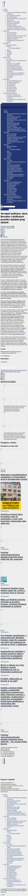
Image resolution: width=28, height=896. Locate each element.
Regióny (6, 43)
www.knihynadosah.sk (18, 334)
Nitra (8, 49)
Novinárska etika (12, 17)
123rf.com (3, 892)
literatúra (19, 370)
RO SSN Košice (11, 84)
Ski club (9, 77)
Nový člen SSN (11, 34)
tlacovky (24, 370)
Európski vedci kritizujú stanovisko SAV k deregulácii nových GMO (14, 433)
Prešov (9, 51)
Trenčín (9, 52)
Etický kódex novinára (13, 15)
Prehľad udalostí (15, 48)
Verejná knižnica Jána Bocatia (13, 371)
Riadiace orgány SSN (13, 21)
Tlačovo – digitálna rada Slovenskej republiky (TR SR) (16, 27)
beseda (5, 370)
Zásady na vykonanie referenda (16, 29)
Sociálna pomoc (12, 24)
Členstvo (6, 31)
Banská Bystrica (12, 45)
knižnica (10, 370)
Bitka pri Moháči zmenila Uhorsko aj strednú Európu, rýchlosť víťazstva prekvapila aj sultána (15, 437)
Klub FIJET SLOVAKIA (13, 63)
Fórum (9, 42)
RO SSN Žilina (11, 91)
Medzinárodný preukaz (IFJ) (15, 40)
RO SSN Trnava (11, 90)
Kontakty (6, 79)
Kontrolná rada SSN (13, 23)
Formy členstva (11, 32)
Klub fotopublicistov (13, 65)
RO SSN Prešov (11, 87)
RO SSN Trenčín (12, 88)
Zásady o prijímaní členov (15, 37)
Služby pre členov (12, 38)
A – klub (9, 59)
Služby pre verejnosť (10, 93)
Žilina (8, 56)
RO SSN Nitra (11, 85)
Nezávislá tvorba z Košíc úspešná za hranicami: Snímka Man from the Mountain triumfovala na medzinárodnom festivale (15, 408)
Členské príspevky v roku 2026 (16, 35)
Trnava (9, 54)
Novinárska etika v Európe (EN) (16, 18)
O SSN (6, 11)
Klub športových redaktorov (16, 73)
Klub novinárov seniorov (14, 68)
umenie (2, 371)
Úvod (5, 9)
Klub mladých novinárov (14, 66)
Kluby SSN (10, 20)
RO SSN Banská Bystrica (14, 80)
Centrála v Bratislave (13, 82)
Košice (9, 46)
